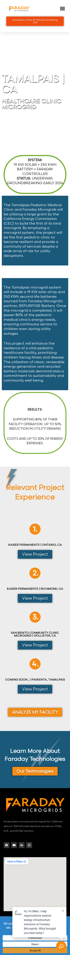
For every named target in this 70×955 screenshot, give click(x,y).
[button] (62, 9)
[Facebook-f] (7, 845)
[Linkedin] (22, 845)
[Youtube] (14, 845)
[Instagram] (29, 845)
